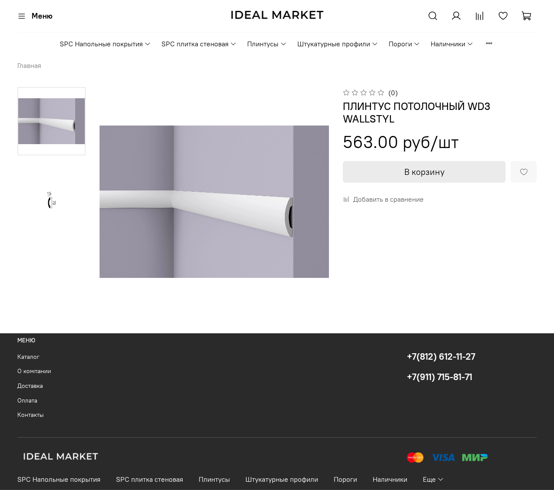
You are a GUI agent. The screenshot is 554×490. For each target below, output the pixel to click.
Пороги (400, 43)
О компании (34, 371)
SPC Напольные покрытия (101, 43)
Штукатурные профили (333, 43)
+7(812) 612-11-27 (441, 356)
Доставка (30, 386)
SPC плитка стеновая (195, 43)
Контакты (30, 415)
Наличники (448, 43)
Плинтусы (262, 43)
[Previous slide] (116, 201)
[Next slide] (311, 201)
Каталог (28, 357)
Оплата (27, 400)
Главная (29, 65)
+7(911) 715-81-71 (439, 377)
